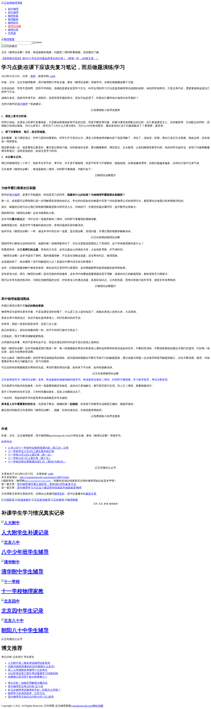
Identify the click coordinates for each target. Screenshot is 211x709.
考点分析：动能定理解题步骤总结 (27, 683)
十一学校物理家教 (22, 591)
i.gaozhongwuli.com (81, 705)
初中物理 (13, 9)
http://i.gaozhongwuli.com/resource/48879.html (44, 477)
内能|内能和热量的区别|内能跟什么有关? (31, 666)
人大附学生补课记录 (25, 532)
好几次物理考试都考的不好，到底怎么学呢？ (34, 689)
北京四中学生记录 (22, 611)
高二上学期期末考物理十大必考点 (27, 669)
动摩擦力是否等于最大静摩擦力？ (27, 676)
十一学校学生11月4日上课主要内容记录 (31, 451)
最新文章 (91, 493)
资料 (33, 76)
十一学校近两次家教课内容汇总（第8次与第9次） (37, 461)
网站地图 (98, 705)
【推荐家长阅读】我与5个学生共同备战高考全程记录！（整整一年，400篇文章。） (50, 58)
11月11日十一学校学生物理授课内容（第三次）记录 (38, 447)
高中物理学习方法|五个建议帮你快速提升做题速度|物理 (49, 487)
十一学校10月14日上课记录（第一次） (30, 454)
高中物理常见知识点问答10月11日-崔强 (31, 696)
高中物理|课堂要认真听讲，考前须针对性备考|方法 (46, 484)
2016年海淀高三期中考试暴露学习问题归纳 (33, 673)
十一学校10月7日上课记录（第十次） (29, 458)
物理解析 (13, 19)
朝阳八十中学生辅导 (25, 630)
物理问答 (13, 29)
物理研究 (13, 22)
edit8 (52, 76)
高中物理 (13, 12)
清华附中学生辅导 (22, 571)
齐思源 (12, 33)
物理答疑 (13, 15)
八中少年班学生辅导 (25, 552)
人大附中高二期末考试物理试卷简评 (29, 663)
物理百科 (59, 493)
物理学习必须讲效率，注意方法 (26, 693)
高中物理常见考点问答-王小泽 (25, 686)
